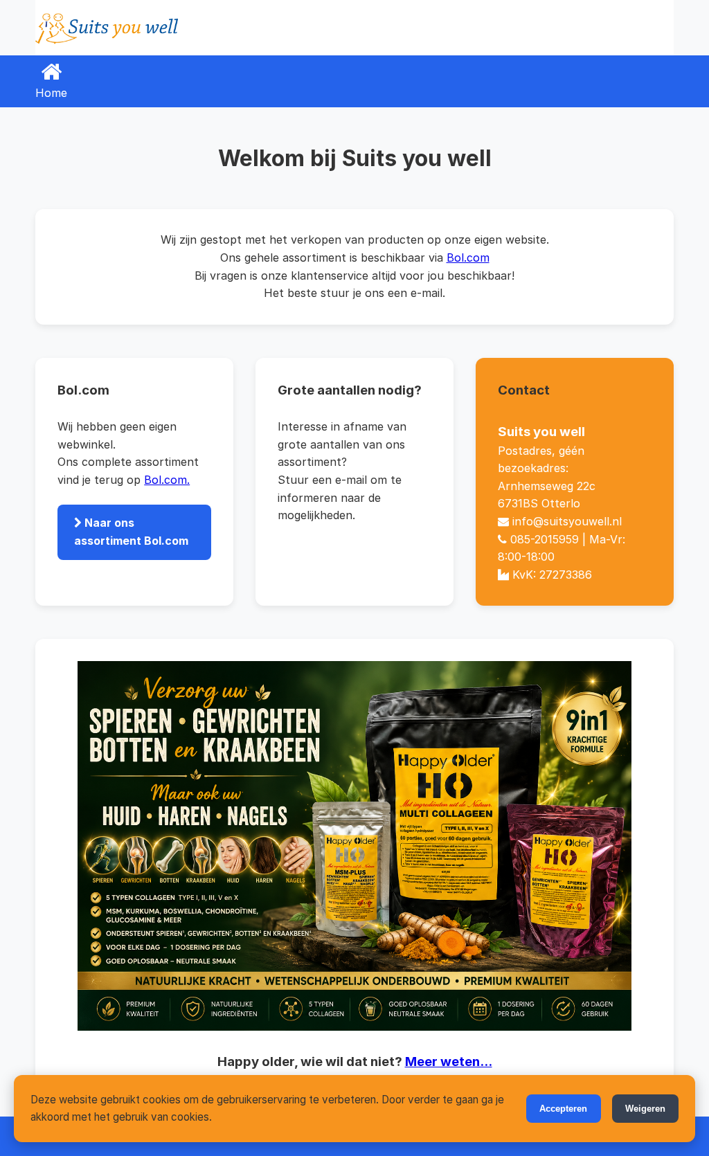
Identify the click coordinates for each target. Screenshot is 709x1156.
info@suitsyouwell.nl (567, 521)
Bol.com (468, 257)
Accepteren (563, 1108)
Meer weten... (448, 1061)
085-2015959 (544, 539)
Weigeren (645, 1108)
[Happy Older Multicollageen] (354, 845)
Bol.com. (167, 480)
